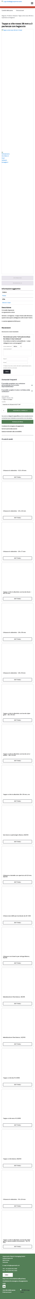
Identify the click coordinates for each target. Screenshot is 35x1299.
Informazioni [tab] (17, 278)
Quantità (4, 401)
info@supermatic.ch (13, 1265)
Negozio (4, 15)
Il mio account (20, 10)
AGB (4, 1283)
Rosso (4, 295)
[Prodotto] (17, 460)
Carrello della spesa (7, 10)
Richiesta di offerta (17, 421)
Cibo (12, 397)
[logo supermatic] (12, 3)
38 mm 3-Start (6, 302)
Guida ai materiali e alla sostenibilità (12, 431)
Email (5, 362)
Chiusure (15, 15)
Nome (5, 358)
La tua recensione (7, 349)
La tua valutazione (7, 346)
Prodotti (9, 15)
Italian (6, 1275)
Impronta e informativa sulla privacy (14, 1278)
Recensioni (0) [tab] (17, 283)
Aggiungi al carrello (20, 410)
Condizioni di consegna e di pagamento (13, 426)
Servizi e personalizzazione (9, 428)
